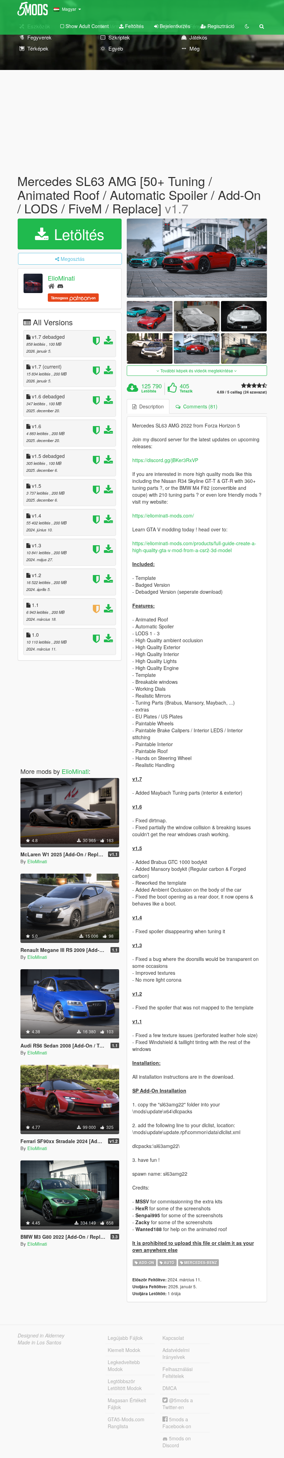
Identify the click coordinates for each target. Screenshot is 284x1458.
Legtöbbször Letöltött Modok (125, 1384)
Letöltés (77, 233)
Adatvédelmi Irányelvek (175, 1353)
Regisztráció (220, 26)
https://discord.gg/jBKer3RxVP (165, 460)
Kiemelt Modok (124, 1349)
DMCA (169, 1388)
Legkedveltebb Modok (124, 1365)
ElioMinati (61, 277)
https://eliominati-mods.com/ (163, 515)
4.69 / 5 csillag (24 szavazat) (242, 392)
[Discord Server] (60, 286)
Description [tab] (150, 406)
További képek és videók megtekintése (196, 370)
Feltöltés (134, 26)
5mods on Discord (176, 1442)
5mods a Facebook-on (176, 1423)
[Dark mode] (247, 26)
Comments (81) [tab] (199, 406)
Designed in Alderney (41, 1335)
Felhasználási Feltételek (177, 1372)
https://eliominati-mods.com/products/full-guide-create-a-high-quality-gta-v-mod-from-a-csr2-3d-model (194, 547)
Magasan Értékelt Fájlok (127, 1404)
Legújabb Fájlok (125, 1337)
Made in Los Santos (39, 1342)
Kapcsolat (173, 1337)
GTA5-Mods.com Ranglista (126, 1423)
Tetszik (186, 391)
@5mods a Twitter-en (177, 1404)
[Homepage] (51, 286)
